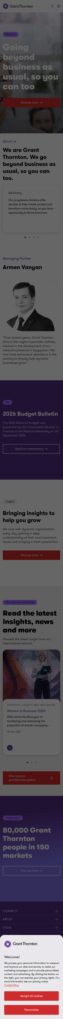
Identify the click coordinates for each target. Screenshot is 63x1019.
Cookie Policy (11, 985)
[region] (31, 977)
